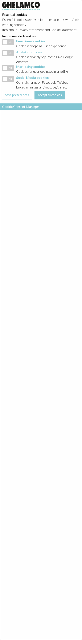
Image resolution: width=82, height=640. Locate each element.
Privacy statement (30, 30)
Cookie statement (63, 30)
